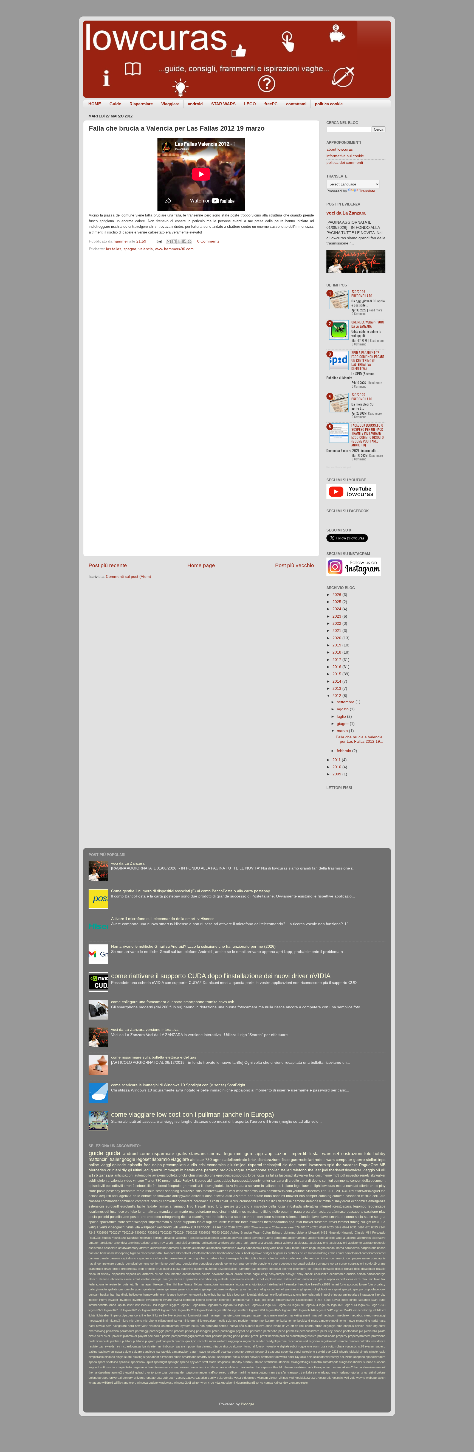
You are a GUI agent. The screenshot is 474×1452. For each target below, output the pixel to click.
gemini (160, 1289)
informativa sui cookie (345, 156)
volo (352, 1377)
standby (237, 1362)
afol (193, 1160)
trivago (325, 1372)
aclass (93, 1196)
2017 (337, 660)
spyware (195, 1362)
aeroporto (280, 1237)
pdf (342, 1175)
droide (239, 1274)
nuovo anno (264, 1325)
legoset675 (273, 1310)
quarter (179, 1341)
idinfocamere (266, 1294)
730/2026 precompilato (361, 293)
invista (177, 1299)
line (144, 1315)
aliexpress (364, 1237)
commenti (127, 1201)
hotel (207, 1294)
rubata (339, 1346)
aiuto (339, 1237)
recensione (295, 1341)
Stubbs (106, 1237)
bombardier (208, 1253)
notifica (223, 1325)
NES (324, 1232)
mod (234, 1320)
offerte (364, 1186)
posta (93, 1217)
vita (137, 1227)
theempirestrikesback (298, 1367)
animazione (209, 1242)
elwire (128, 1279)
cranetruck (96, 1268)
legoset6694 (257, 1310)
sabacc (380, 1346)
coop (274, 1263)
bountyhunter (260, 1181)
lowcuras (328, 1186)
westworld (164, 1227)
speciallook (138, 1362)
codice (283, 1258)
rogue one (305, 1346)
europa (307, 1279)
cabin (331, 1253)
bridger (267, 1253)
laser (130, 1305)
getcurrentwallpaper (226, 1289)
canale (104, 1258)
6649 (338, 1227)
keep (345, 1299)
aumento (185, 1248)
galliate (112, 1289)
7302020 (140, 1232)
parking (190, 1331)
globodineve (325, 1289)
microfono (135, 1320)
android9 (181, 1242)
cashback (353, 1196)
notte (276, 1212)
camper (311, 1196)
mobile (233, 1212)
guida (113, 1153)
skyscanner (151, 1356)
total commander (173, 1372)
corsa (334, 1263)
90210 (225, 1232)
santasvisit (163, 1351)
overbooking (97, 1331)
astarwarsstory (128, 1248)
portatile (217, 1336)
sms (199, 1191)
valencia (146, 249)
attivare (144, 1248)
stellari (286, 1170)
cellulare (379, 1196)
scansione (263, 1217)
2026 (337, 595)
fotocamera (242, 1284)
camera (94, 1258)
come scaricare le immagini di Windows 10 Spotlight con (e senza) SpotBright (178, 1085)
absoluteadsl (198, 1237)
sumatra (316, 1362)
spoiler (273, 1170)
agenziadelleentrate (230, 1160)
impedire (326, 1294)
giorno (308, 1289)
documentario (191, 1274)
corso (343, 1263)
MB (382, 1165)
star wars (322, 1153)
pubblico (138, 1341)
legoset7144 (307, 1310)
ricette (151, 1346)
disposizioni (133, 1274)
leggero (174, 1305)
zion (292, 1382)
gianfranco (292, 1289)
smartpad (336, 1217)
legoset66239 (187, 1310)
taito (129, 1367)
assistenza (96, 1248)
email (136, 1279)
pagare (299, 1212)
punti (170, 1341)
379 (297, 1227)
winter (196, 1382)
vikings (283, 1377)
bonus (239, 1253)
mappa (245, 1315)
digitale (348, 1268)
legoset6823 (290, 1310)
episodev (192, 1279)
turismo (344, 1372)
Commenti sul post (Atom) (128, 577)
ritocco (227, 1346)
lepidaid (363, 1310)
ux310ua (378, 1222)
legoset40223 (151, 1310)
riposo (191, 1346)
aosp (209, 1196)
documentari (173, 1274)
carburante (160, 1258)
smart (177, 1356)
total (299, 1222)
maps (265, 1315)
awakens (159, 1175)
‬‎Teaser (216, 1227)
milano (162, 1320)
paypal (240, 1331)
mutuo (351, 1320)
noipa (157, 1165)
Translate (367, 191)
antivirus (197, 1196)
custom (199, 1268)
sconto (239, 1351)
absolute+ (182, 1237)
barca (340, 1248)
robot (293, 1346)
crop (141, 1268)
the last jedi (318, 1170)
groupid (347, 1289)
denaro (317, 1268)
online (94, 1165)
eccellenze (321, 1274)
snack (212, 1356)
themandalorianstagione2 (105, 1372)
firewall (200, 1206)
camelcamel (353, 1253)
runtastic (351, 1346)
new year (141, 1325)
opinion (359, 1325)
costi (215, 1201)
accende (213, 1237)
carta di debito (310, 1181)
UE (194, 1181)
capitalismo (128, 1258)
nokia (195, 1325)
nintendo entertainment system (169, 1325)
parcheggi (141, 1331)
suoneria (379, 1362)
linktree (157, 1315)
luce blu (124, 1212)
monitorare (266, 1320)
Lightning (289, 1232)
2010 (337, 767)
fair (371, 1279)
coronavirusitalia (304, 1263)
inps (381, 1160)
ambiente (106, 1242)
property (341, 1336)
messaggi (379, 1315)
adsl (115, 1196)
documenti (298, 1165)
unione (381, 1372)
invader (113, 1299)
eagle (256, 1274)
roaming (198, 1217)
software (281, 1356)
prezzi (255, 1336)
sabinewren (106, 1351)
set (336, 1153)
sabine (93, 1351)
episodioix (239, 1175)
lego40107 (200, 1305)
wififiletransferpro (125, 1382)
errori (128, 1186)
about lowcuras (339, 149)
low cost (315, 1175)
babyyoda (269, 1248)
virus (130, 1227)
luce (113, 1212)
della (366, 1181)
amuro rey (158, 1242)
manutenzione (231, 1315)
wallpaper (148, 1227)
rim (159, 1346)
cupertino (187, 1268)
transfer (281, 1372)
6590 (322, 1227)
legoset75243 (343, 1310)
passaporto (355, 1212)
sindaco (110, 1356)
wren (204, 1382)
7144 (382, 1227)
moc (242, 1212)
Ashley (234, 1232)
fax (383, 1279)
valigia (93, 1227)
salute (127, 1351)
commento (341, 1181)
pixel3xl (117, 1336)
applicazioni (277, 1153)
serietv (364, 1175)
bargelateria (368, 1248)
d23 (274, 1201)
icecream (240, 1294)
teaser (194, 1367)
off (292, 1325)
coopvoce (285, 1263)
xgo (223, 1382)
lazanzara (317, 1165)
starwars (197, 1153)
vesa (237, 1377)
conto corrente (234, 1263)
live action (175, 1315)
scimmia (292, 1217)
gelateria (149, 1289)
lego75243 (378, 1305)
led (155, 1305)
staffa (212, 1362)
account (225, 1237)
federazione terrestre (103, 1284)
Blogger (247, 1404)
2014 (337, 681)
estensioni (96, 1206)
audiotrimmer (159, 1248)
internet (325, 1206)
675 (367, 1227)
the (339, 1165)
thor (147, 1372)
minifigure (243, 1153)
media (340, 1186)
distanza (148, 1274)
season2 (261, 1351)
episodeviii (97, 1186)
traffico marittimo (239, 1372)
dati (254, 1268)
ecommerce (337, 1274)
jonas (271, 1299)
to (152, 1372)
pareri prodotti (174, 1331)
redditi (320, 1160)
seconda (287, 1351)
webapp (371, 1377)
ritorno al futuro (253, 1346)
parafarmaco (336, 1212)
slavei (324, 1217)
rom (315, 1346)
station (259, 1362)
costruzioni (351, 1153)
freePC (271, 104)
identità (251, 1294)
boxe (258, 1253)
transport (293, 1372)
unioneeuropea (98, 1377)
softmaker (268, 1356)
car (273, 1181)
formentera (226, 1284)
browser (292, 1196)
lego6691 (298, 1305)
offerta (309, 1325)
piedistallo (370, 1331)
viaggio (369, 1170)
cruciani (114, 1170)
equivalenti (237, 1279)
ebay (300, 1274)
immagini (171, 1170)
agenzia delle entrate (135, 1196)
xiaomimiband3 (245, 1382)
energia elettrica (173, 1279)
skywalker (378, 1175)
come (145, 1153)
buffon (312, 1253)
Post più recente (108, 565)
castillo (366, 1196)
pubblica (115, 1341)
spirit (149, 1362)
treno (316, 1372)
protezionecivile (99, 1341)
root (208, 1217)
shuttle (343, 1351)
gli (315, 1289)
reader (260, 1341)
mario (183, 1212)
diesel (339, 1268)
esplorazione (273, 1279)
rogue (239, 1170)
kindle (353, 1299)
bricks (183, 1175)
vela (219, 1377)
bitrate (258, 1196)
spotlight (173, 1362)
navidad (352, 1186)
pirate (92, 1336)
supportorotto (97, 1367)
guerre (156, 1170)
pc (247, 1331)
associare (110, 1248)
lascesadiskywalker (293, 1175)
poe (150, 1336)
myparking (363, 1320)
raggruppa (235, 1341)
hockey (182, 1294)
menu (367, 1315)
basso (381, 1248)
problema (154, 1217)
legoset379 (96, 1310)
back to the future (296, 1248)
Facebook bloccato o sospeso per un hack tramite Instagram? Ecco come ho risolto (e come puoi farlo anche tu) (367, 435)
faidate (152, 1206)
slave (315, 1217)
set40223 (332, 1351)
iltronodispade (311, 1294)
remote (343, 1341)
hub (213, 1294)
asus (217, 1181)
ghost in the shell (251, 1289)
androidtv (194, 1242)
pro (143, 1217)
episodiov (205, 1279)
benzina (105, 1253)
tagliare (212, 1222)
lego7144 (351, 1305)
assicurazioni (338, 1242)
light (317, 1186)
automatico (229, 1248)
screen (249, 1351)
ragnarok (249, 1341)
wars (330, 1160)
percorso (256, 1331)
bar (250, 1196)
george (206, 1289)
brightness (280, 1253)
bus (302, 1196)
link (149, 1315)
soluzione (346, 1356)
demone (299, 1201)
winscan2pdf (182, 1382)
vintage (138, 1181)
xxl (276, 1382)
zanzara (106, 1175)
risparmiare (163, 1153)
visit (291, 1377)
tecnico (204, 1367)
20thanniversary (283, 1227)
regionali (314, 1341)
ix (181, 1170)
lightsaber (103, 1315)
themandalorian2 (342, 1367)
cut (268, 1201)
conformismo (159, 1263)
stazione (284, 1362)
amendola (120, 1242)
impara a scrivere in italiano (255, 1186)
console (218, 1263)
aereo (202, 1181)
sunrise (368, 1362)
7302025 (192, 1232)
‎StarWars (313, 1191)
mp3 (336, 1175)
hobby (379, 1153)
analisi (170, 1242)
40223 (314, 1227)
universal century (121, 1377)
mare (273, 1315)
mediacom (329, 1315)
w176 (93, 1175)
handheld (122, 1294)
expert (340, 1279)
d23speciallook (228, 1268)
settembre (346, 702)
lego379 (186, 1305)
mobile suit (224, 1320)
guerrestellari (302, 1160)
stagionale (224, 1362)
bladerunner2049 (152, 1253)
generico (195, 1289)
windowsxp (166, 1382)
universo (139, 1377)
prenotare (128, 1191)
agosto (343, 709)
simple (364, 1351)
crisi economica (212, 1165)
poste (101, 1191)
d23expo (211, 1268)
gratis (181, 1153)
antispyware (181, 1196)
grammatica (191, 1186)
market (282, 1315)
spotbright (160, 1362)
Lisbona (302, 1232)
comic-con (322, 1258)
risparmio (161, 1159)
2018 (337, 652)
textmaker (248, 1367)
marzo (343, 731)
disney (337, 1201)
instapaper (367, 1294)
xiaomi (230, 1382)
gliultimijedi (236, 1165)
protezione (378, 1336)
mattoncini (99, 1159)
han (112, 1294)
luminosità (194, 1315)
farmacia (165, 1206)
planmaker (130, 1336)
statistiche (271, 1362)
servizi (320, 1351)
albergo (351, 1237)
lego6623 (258, 1305)
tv (362, 1372)
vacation (201, 1377)
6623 (330, 1227)
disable (380, 1268)
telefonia (103, 1181)
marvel (316, 1315)
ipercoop (189, 1299)
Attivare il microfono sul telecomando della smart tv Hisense (163, 919)
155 (323, 1191)
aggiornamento (297, 1237)
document (378, 1181)
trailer (115, 1159)
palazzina (112, 1331)
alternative (378, 1237)
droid (346, 1201)
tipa (291, 1222)
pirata (381, 1331)
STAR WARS (223, 104)
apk (246, 1242)
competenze (105, 1263)
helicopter (135, 1294)
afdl (210, 1181)
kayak (336, 1299)
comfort (327, 1181)
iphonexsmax (241, 1299)
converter (170, 1201)
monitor (254, 1320)
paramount (127, 1331)
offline (318, 1325)
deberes (262, 1268)
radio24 (226, 1170)
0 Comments (208, 241)
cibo (221, 1258)
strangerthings (300, 1362)
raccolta (203, 1341)
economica (359, 1201)
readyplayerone (276, 1341)
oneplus (348, 1325)
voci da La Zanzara (346, 213)
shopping (172, 1191)
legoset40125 (132, 1310)
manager (215, 1315)
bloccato (182, 1253)
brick (252, 1160)
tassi (143, 1367)
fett (131, 1284)
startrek (248, 1362)
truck (334, 1372)
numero (250, 1325)
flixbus (198, 1284)
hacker (104, 1294)
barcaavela (352, 1248)
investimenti (154, 1299)
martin (307, 1315)
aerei (269, 1237)
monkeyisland (301, 1320)
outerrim (287, 1212)
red (305, 1341)
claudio (273, 1258)
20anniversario (261, 1227)
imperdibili (300, 1153)
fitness (188, 1284)
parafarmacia (316, 1212)
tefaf (231, 1222)
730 (208, 1160)
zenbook (203, 1227)
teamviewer (181, 1367)
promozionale (326, 1336)
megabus (357, 1315)
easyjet (290, 1274)
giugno (343, 724)
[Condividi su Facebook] (184, 241)
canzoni (115, 1258)
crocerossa (129, 1268)
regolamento (329, 1341)
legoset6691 (240, 1310)
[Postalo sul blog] (174, 241)
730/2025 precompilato (361, 396)
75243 (215, 1232)
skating (137, 1356)
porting (227, 1336)
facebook (139, 1186)
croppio (150, 1268)
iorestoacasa (342, 1206)
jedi (264, 1299)
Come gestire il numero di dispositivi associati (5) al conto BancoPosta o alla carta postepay (190, 891)
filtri (175, 1284)
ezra (357, 1279)
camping (324, 1196)
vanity (212, 1377)
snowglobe (224, 1356)
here (162, 1294)
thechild (278, 1367)
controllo (251, 1263)
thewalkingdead (133, 1372)
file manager (143, 1284)
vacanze (350, 1165)
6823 (374, 1227)
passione (371, 1212)
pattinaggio (228, 1331)
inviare (167, 1299)
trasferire (321, 1222)
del (309, 1268)
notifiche (265, 1212)
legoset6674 (223, 1310)
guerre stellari (365, 1160)
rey (118, 1346)
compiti (119, 1263)
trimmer (343, 1222)
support (175, 1222)
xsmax (268, 1382)
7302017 (115, 1232)
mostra (315, 1320)
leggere (163, 1305)
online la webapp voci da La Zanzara (367, 324)
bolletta (172, 1175)
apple (253, 1242)
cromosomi (247, 1201)
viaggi (106, 1165)
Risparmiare (141, 104)
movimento (338, 1320)
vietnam (262, 1377)
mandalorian (168, 1212)
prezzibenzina (269, 1336)
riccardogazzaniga (134, 1346)
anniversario (226, 1242)
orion (369, 1325)
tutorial (355, 1372)
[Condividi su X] (179, 241)
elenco (93, 1279)
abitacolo (169, 1237)
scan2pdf (213, 1351)
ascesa (219, 1196)
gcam (138, 1289)
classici (262, 1258)
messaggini (96, 1320)
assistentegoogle (374, 1242)
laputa (122, 1305)
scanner (248, 1217)
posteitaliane (119, 1217)
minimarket (174, 1320)
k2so (327, 1299)
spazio (93, 1222)
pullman (161, 1341)
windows (251, 1191)
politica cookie (329, 104)
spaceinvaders (375, 1356)
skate (128, 1356)
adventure (258, 1237)
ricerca (186, 1217)
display (105, 1274)
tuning (355, 1222)
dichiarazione (269, 1160)
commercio (338, 1258)
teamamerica (164, 1367)
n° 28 (285, 1325)
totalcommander (196, 1372)
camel (340, 1253)
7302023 (166, 1232)
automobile (142, 1175)
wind (239, 1191)
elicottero (117, 1279)
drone (248, 1274)
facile (141, 1206)
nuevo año (237, 1325)
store (121, 1222)
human (221, 1294)
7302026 (204, 1232)
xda (217, 1382)
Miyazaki (314, 1232)
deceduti (275, 1268)
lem (355, 1310)
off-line (299, 1325)
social (236, 1356)
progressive (308, 1336)
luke (134, 1212)
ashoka (288, 1242)
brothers (293, 1253)
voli (346, 1377)
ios (279, 1186)
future (363, 1284)
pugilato (150, 1341)
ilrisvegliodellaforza (218, 1186)
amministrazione (138, 1242)
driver (229, 1274)
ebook (308, 1274)
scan (237, 1217)
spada (93, 1362)
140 (224, 1227)
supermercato (158, 1222)
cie (285, 1165)
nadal (374, 1320)
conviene (264, 1263)
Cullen (267, 1232)
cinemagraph (233, 1258)
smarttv (202, 1356)
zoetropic (301, 1382)
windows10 (187, 1227)
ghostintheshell (274, 1289)
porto (236, 1336)
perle (281, 1331)
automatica (213, 1248)
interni (103, 1299)
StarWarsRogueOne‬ (370, 1191)
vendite (228, 1377)
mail (205, 1315)
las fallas (113, 249)
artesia (268, 1242)
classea (94, 1201)
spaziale (124, 1362)
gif (301, 1289)
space (368, 1217)
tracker (308, 1222)
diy (124, 1170)
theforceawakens (215, 1191)
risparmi (255, 1165)
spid (330, 1165)
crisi (236, 1201)
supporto (189, 1222)
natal (92, 1325)
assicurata (301, 1242)
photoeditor (350, 1331)
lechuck (146, 1305)
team (151, 1367)
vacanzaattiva (185, 1377)
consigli (156, 1201)
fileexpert (159, 1284)
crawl (107, 1268)
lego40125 (215, 1305)
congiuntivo (190, 1263)
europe (318, 1279)
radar (212, 1341)
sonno (349, 1217)
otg (375, 1325)
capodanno (144, 1258)
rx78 (361, 1346)
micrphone (150, 1320)
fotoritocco (259, 1284)
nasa (382, 1320)
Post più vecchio (294, 565)
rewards (109, 1346)
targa (136, 1367)
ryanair (369, 1346)
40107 (305, 1227)
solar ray (294, 1356)
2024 (337, 609)
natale (189, 1170)
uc (366, 1372)
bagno (321, 1248)
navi (108, 1325)
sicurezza (187, 1191)
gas (121, 1289)
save (202, 1351)
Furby (186, 1181)
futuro (372, 1284)
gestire (229, 1206)
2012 (337, 696)
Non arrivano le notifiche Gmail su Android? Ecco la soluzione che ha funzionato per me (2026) (193, 946)
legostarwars (303, 1186)
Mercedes (97, 1170)
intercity (380, 1294)
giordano (242, 1206)
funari (335, 1284)
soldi (92, 1181)
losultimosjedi (99, 1212)
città (246, 1258)
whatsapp (95, 1382)
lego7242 (364, 1305)
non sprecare (209, 1325)
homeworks (195, 1294)
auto (228, 1196)
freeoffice (304, 1284)
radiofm (222, 1341)
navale (100, 1325)
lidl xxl (381, 1310)
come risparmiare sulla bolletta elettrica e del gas (153, 1057)
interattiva (310, 1206)
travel (333, 1222)
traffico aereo (217, 1372)
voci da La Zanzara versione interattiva (145, 1030)
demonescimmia (318, 1201)
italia (257, 1299)
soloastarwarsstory (326, 1356)
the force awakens (249, 1222)
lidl (374, 1310)
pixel (100, 1336)
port (174, 1336)
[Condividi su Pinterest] (189, 241)
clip (206, 1175)
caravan (338, 1196)
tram (272, 1372)
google (128, 1159)
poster (135, 1217)
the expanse (264, 1367)
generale (171, 1289)
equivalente (220, 1279)
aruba (278, 1242)
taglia (122, 1367)
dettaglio (328, 1268)
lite (165, 1315)
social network (250, 1356)
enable (145, 1279)
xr (257, 1382)
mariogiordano (200, 1212)
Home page (201, 565)
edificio (351, 1274)
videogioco (249, 1377)
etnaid (297, 1279)
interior (93, 1299)
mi (106, 1320)
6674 (345, 1227)
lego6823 (337, 1305)
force (251, 1175)
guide (96, 1153)
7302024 (179, 1232)
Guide (115, 104)
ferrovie (123, 1284)
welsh (381, 1377)
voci (232, 1191)
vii (378, 1170)
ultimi (372, 1372)
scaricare (227, 1351)
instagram (340, 1294)
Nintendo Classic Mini (356, 1232)
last (137, 1305)
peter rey (326, 1331)
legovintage (376, 1206)
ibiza (230, 1294)
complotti (131, 1263)
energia (156, 1279)
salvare (137, 1351)
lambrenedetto (98, 1305)
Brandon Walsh (251, 1232)
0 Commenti (359, 313)
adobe (247, 1237)
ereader (250, 1279)
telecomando (218, 1367)
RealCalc (95, 1237)
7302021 (153, 1232)
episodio (135, 1165)
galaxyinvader (98, 1289)
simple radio (377, 1351)
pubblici (127, 1341)
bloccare (170, 1253)
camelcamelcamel (373, 1253)
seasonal (274, 1351)
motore (326, 1320)
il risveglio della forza (268, 1206)
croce (116, 1268)
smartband (189, 1356)
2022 (337, 623)
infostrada (294, 1206)
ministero (189, 1320)
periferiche (270, 1331)
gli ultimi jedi (138, 1170)
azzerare (240, 1196)
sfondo (305, 1217)
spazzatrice (108, 1222)
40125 (349, 1191)
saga (118, 1351)
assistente (355, 1242)
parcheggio (156, 1331)
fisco (286, 1160)
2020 (337, 638)
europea (329, 1279)
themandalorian (276, 1222)
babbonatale (254, 1248)
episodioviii (114, 1186)
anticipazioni (123, 1175)
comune (144, 1263)
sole (303, 1356)
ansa (239, 1242)
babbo (226, 1181)
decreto (287, 1268)
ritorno (237, 1346)
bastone (94, 1253)
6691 (353, 1227)
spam (101, 1362)
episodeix (223, 1175)
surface (112, 1367)
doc (161, 1274)
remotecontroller (359, 1341)
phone (338, 1331)
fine (180, 1284)
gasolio (129, 1289)
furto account (349, 1284)
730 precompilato (169, 1181)
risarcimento (204, 1346)
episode (119, 1165)
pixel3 (107, 1336)
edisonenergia (376, 1274)
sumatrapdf (330, 1362)
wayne (360, 1377)
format (162, 1186)
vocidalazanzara (306, 1377)
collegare (295, 1258)
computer (344, 1160)
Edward (277, 1232)
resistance (378, 1341)
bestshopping (120, 1253)
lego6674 (285, 1305)
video (128, 1181)
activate (237, 1237)
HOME (94, 104)
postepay (113, 1191)
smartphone (256, 1170)
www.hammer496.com (174, 249)
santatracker (180, 1351)
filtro (190, 1206)
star (201, 1160)
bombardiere (225, 1253)
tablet (201, 1222)
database (285, 1201)
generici (183, 1289)
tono (158, 1372)
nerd (131, 1325)
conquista (205, 1263)
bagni (312, 1248)
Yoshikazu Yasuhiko (125, 1237)
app (259, 1153)
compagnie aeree (358, 1258)
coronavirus (202, 1201)
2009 (337, 774)
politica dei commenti (344, 163)
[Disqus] (201, 334)
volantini (337, 1377)
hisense (171, 1294)
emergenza (376, 1201)
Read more (375, 310)
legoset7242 (325, 1310)
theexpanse (322, 1367)
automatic (198, 1248)
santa (229, 1217)
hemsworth (150, 1294)
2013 (337, 688)
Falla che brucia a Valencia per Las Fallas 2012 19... (359, 739)
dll (156, 1274)
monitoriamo (283, 1320)
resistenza (96, 1346)
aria (260, 1242)
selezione (308, 1351)
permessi (292, 1331)
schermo (278, 1217)
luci (185, 1315)
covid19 (226, 1201)
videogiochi (116, 1227)
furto (219, 1206)
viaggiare (180, 1159)
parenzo (211, 1170)
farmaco (179, 1206)
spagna (129, 249)
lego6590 (244, 1305)
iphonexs (225, 1299)
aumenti (173, 1248)
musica (252, 1212)
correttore (322, 1263)
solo (309, 1356)
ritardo (217, 1346)
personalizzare (309, 1331)
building (322, 1253)
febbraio (344, 751)
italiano (287, 1186)
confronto (175, 1263)
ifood (278, 1294)
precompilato (174, 1165)
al (344, 1237)
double (206, 1274)
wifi (175, 1227)
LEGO (250, 104)
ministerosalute (206, 1320)
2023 (337, 616)
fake (377, 1279)
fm (154, 1186)
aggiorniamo (316, 1237)
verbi (103, 1227)
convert (355, 1181)
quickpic (190, 1341)
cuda (176, 1268)
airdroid (330, 1237)
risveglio (352, 1175)
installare (353, 1294)
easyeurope (277, 1274)
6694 (361, 1227)
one (199, 1170)
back (280, 1248)
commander (110, 1201)
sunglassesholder (350, 1362)
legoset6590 (169, 1310)
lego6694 (312, 1305)
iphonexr (212, 1299)
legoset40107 (113, 1310)
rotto (331, 1346)
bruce (303, 1253)
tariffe (223, 1222)
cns (212, 1175)
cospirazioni (356, 1263)
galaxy (381, 1284)
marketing (295, 1315)
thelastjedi (272, 1165)
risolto (149, 1191)
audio (192, 1165)
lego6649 (271, 1305)
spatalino (112, 1362)
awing (241, 1248)
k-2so (318, 1299)
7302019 (128, 1232)
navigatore (120, 1325)
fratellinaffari (275, 1284)
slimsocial (166, 1356)
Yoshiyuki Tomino (150, 1237)
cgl (196, 1258)
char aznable (208, 1258)
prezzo (284, 1336)
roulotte (218, 1217)
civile (253, 1258)
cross (261, 1201)
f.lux (364, 1279)
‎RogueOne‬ (368, 1165)
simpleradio (96, 1356)
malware (152, 1212)
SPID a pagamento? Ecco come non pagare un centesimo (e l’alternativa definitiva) (367, 360)
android (195, 104)
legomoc (359, 1206)
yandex (283, 1382)
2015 (337, 674)
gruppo (358, 1289)
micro (124, 1320)
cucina (167, 1268)
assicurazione (318, 1242)
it (252, 1299)
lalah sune (378, 1299)
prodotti (295, 1336)
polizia (166, 1336)
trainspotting (259, 1372)
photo (374, 1186)
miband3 (114, 1320)
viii (383, 1170)
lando (112, 1305)
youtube (299, 1191)
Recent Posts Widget (338, 467)
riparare (180, 1346)
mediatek (343, 1315)
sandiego (149, 1351)
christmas (195, 1175)
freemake (290, 1284)
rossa (323, 1346)
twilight (366, 1222)
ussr (172, 1377)
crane (381, 1263)
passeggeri (203, 1331)
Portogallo (378, 1232)
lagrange (364, 1299)
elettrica (104, 1279)
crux (159, 1268)
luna (141, 1212)
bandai (330, 1248)
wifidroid (107, 1382)
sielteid (354, 1351)
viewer (273, 1377)
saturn (194, 1351)
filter (168, 1284)
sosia (359, 1217)
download (218, 1274)
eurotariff (112, 1206)
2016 (337, 667)
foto (367, 1153)
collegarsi (308, 1258)
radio (140, 1191)
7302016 (102, 1232)
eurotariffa (128, 1206)
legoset (143, 1159)
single (119, 1356)
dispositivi (118, 1274)
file (149, 1186)
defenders (299, 1268)
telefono (300, 1170)
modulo (243, 1320)
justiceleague (304, 1299)
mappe (256, 1315)
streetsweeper (136, 1222)
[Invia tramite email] (168, 241)
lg (370, 1310)
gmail (337, 1289)
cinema (214, 1153)
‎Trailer (149, 1181)
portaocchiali (202, 1336)
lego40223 (230, 1305)
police (157, 1336)
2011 (337, 760)
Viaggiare (170, 104)
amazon (94, 1242)
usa (159, 1377)
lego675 (324, 1305)
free (147, 1165)
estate (288, 1279)
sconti (160, 1191)
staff (205, 1362)
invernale (138, 1299)
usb (165, 1377)
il (202, 1186)
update (151, 1377)
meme (327, 1175)
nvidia (277, 1325)
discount (94, 1274)
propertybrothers (359, 1336)
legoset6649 (205, 1310)
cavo (190, 1258)
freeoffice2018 (320, 1284)
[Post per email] (159, 241)
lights (92, 1315)
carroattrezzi (177, 1258)
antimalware (162, 1196)
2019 (337, 645)
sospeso (359, 1356)
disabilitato (368, 1268)
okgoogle (329, 1325)
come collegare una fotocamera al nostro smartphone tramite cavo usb (172, 1002)
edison (361, 1274)
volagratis (324, 1377)
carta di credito (288, 1181)
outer (382, 1325)
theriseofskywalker (345, 1170)
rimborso (168, 1346)
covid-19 (371, 1263)
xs (261, 1382)
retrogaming (171, 1217)
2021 (337, 631)
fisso (210, 1206)
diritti (357, 1268)
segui (297, 1351)
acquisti (105, 1196)
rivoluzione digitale (277, 1346)
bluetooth (194, 1253)
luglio (342, 716)
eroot (260, 1279)
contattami (296, 104)
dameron (244, 1268)
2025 (337, 602)
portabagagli (185, 1336)
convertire (185, 1201)
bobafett (279, 1196)
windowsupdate (147, 1382)
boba (268, 1196)
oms (339, 1325)
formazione (211, 1284)
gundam (94, 1294)
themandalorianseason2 (369, 1367)
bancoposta (241, 1181)
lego (228, 1153)
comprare (142, 1201)
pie (361, 1331)
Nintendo (334, 1232)
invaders (125, 1299)
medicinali (219, 1212)
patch (215, 1331)
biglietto (135, 1253)
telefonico (234, 1367)
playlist (142, 1336)
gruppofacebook (374, 1289)
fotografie (175, 1186)
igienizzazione (292, 1294)
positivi (245, 1336)
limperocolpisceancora (125, 1315)
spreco (184, 1362)
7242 (92, 1232)
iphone (200, 1299)
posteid (103, 1217)
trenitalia (306, 1372)
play (382, 1212)
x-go (211, 1382)
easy (264, 1274)
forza (260, 1175)
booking (249, 1253)
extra (349, 1279)
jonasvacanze (285, 1299)
